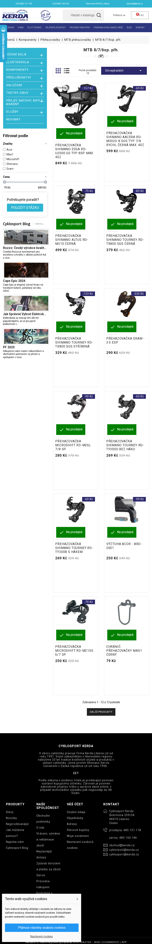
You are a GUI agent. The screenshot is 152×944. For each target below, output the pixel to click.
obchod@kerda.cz (122, 845)
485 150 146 (128, 837)
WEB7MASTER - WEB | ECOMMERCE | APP (100, 942)
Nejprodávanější (17, 824)
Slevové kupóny (78, 830)
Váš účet (75, 804)
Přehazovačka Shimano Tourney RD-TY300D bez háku (125, 445)
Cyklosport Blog (17, 847)
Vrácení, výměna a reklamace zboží (48, 839)
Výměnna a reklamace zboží (108, 27)
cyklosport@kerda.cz (124, 854)
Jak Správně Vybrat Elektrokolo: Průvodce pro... (25, 314)
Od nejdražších (124, 70)
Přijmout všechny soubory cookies (42, 927)
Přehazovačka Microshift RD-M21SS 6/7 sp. (74, 650)
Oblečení (14, 85)
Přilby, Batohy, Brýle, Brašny (25, 102)
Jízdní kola (16, 54)
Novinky (13, 119)
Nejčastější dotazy (56, 27)
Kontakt (140, 27)
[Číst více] (13, 258)
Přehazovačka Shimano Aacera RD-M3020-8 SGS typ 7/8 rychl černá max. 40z (125, 139)
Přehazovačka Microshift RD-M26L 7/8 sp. (73, 445)
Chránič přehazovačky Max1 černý (124, 650)
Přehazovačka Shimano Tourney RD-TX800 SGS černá (125, 240)
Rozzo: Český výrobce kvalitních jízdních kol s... (25, 248)
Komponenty (17, 70)
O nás (20, 27)
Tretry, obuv (17, 93)
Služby (12, 111)
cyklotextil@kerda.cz (124, 849)
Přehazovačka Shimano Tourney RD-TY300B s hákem (74, 548)
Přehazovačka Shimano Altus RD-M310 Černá (71, 240)
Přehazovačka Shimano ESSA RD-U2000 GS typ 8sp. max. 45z (74, 151)
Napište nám (15, 841)
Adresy (72, 824)
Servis (11, 27)
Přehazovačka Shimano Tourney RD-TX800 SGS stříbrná (74, 342)
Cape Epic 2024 (14, 281)
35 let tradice (34, 27)
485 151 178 (132, 830)
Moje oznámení (78, 835)
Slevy (10, 812)
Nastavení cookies (41, 936)
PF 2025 (9, 347)
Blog (129, 27)
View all (39, 224)
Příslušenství (18, 77)
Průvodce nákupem (80, 27)
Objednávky (75, 818)
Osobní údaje (76, 812)
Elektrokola (17, 62)
